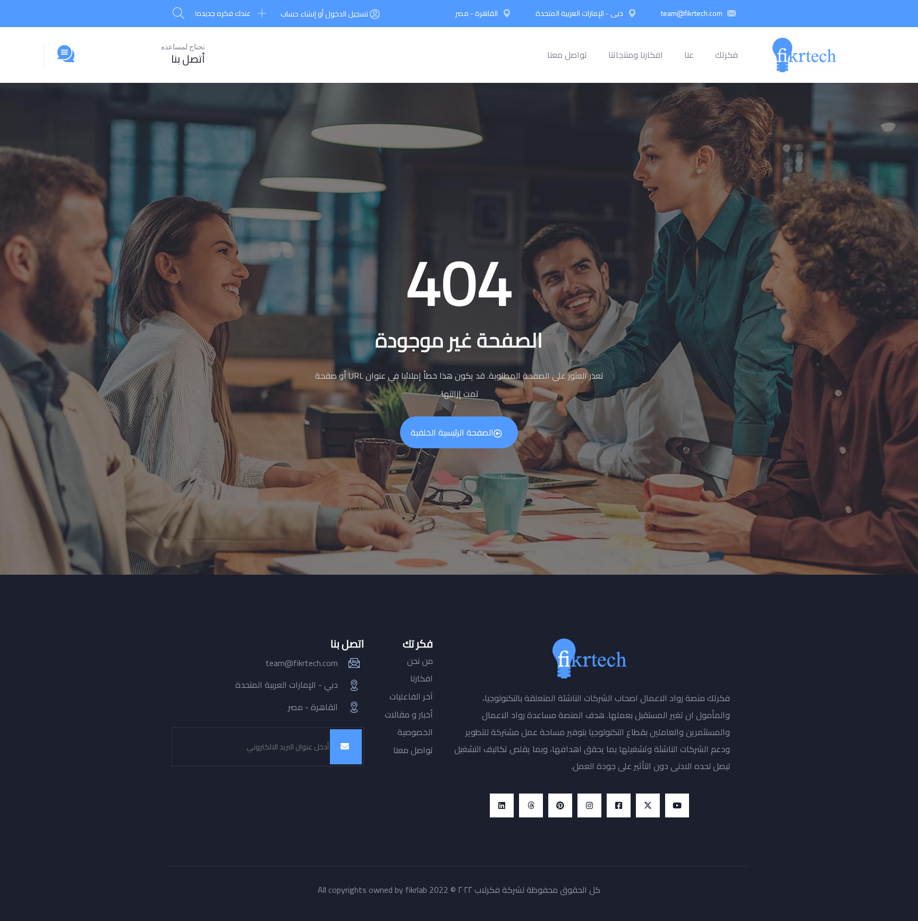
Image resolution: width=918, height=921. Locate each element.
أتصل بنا (188, 59)
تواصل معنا (567, 55)
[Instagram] (589, 805)
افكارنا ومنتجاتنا (635, 55)
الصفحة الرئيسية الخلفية (452, 432)
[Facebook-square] (619, 805)
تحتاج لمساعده (183, 46)
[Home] (804, 55)
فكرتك (726, 55)
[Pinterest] (560, 805)
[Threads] (531, 805)
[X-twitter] (648, 805)
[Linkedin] (502, 805)
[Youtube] (677, 805)
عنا (689, 55)
